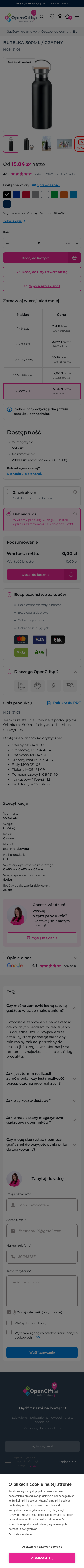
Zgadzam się (42, 1558)
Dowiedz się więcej (20, 1534)
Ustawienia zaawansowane (42, 1546)
